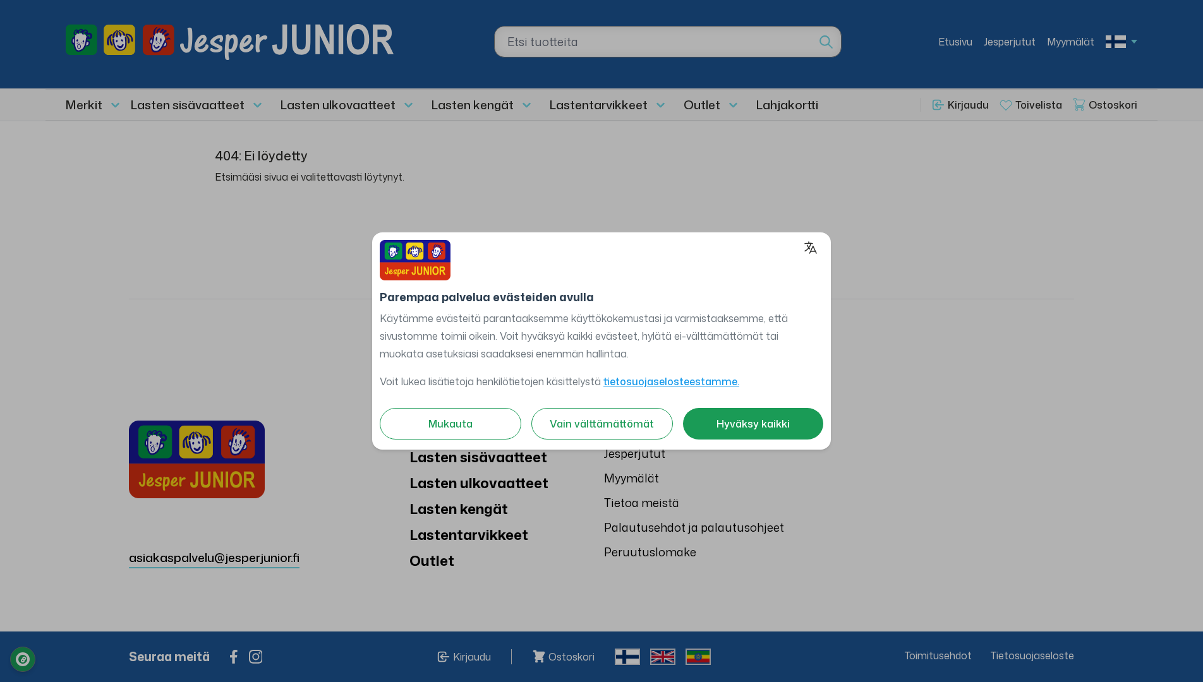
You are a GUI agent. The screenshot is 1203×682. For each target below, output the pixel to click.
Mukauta (450, 424)
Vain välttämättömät (602, 424)
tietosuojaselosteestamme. (671, 381)
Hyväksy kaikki (753, 424)
